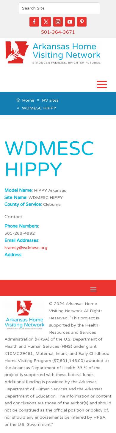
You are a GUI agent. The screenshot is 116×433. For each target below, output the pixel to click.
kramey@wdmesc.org (25, 247)
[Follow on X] (46, 22)
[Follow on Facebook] (34, 22)
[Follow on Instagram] (58, 22)
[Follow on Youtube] (70, 22)
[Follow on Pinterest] (82, 22)
